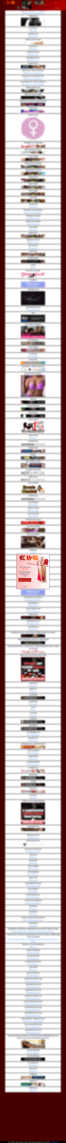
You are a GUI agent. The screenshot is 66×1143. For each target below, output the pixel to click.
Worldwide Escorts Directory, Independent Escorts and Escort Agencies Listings (33, 929)
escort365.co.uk (33, 767)
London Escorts (33, 448)
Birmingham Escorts (33, 57)
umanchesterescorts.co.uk (33, 1030)
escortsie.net (33, 795)
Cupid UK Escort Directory (33, 900)
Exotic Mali (33, 197)
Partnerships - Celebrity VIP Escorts (33, 366)
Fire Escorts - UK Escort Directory (33, 70)
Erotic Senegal (33, 190)
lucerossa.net (33, 774)
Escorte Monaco (33, 347)
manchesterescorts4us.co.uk (33, 996)
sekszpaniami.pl (33, 756)
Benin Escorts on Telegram (33, 163)
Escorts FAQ (33, 359)
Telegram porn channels (33, 221)
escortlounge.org (33, 627)
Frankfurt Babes (33, 258)
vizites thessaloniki (33, 750)
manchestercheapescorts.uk (33, 1007)
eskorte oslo (33, 855)
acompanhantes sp (33, 603)
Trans (24, 7)
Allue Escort (33, 251)
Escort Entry (33, 28)
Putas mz (33, 399)
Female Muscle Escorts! (33, 307)
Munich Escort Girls (33, 239)
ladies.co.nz (33, 788)
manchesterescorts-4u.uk (33, 984)
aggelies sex (33, 689)
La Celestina (33, 354)
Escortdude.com (33, 1063)
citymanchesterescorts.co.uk (33, 1013)
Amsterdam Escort (33, 826)
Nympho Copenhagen (33, 950)
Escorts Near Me (33, 513)
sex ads (33, 707)
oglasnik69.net (33, 725)
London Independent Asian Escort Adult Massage (33, 639)
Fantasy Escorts (33, 115)
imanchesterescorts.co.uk (33, 990)
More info (55, 1142)
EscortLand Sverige (33, 956)
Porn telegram (33, 412)
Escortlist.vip (33, 912)
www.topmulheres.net (33, 732)
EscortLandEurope (33, 1056)
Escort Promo (33, 923)
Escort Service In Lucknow (33, 373)
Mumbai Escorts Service (33, 519)
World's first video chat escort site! (38, 564)
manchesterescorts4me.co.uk (33, 978)
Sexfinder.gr (33, 1074)
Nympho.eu (33, 280)
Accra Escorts (33, 204)
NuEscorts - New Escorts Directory (33, 944)
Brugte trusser (33, 477)
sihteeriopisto (33, 860)
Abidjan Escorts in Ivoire (33, 170)
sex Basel (33, 781)
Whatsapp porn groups (33, 215)
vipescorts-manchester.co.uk (33, 1024)
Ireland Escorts (33, 738)
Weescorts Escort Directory (33, 849)
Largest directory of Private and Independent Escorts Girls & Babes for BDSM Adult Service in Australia (33, 936)
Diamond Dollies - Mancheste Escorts (33, 1018)
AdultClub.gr (33, 1088)
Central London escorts (33, 608)
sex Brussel (33, 718)
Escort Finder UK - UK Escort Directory (33, 82)
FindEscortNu (33, 16)
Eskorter (33, 454)
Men (36, 2)
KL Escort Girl (33, 245)
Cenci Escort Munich (33, 526)
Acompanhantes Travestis (33, 883)
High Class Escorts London (33, 94)
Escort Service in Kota (33, 270)
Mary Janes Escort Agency (33, 149)
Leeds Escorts (33, 46)
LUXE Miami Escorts (33, 894)
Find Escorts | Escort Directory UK (33, 76)
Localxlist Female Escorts (33, 961)
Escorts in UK (33, 435)
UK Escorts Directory (33, 973)
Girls (24, 2)
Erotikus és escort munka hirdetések (33, 801)
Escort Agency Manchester (33, 324)
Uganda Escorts (33, 177)
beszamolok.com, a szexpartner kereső (33, 743)
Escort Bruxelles (33, 340)
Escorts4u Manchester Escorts (33, 1001)
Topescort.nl (33, 1068)
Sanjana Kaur (33, 108)
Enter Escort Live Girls (25, 580)
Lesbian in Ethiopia (33, 405)
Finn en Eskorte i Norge (33, 461)
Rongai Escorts (33, 233)
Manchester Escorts (33, 52)
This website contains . (25, 568)
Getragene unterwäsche (33, 469)
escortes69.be (33, 694)
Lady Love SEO (33, 419)
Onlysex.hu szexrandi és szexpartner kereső (33, 101)
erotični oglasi (33, 701)
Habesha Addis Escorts (33, 87)
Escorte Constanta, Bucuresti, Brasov (33, 917)
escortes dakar (33, 227)
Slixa (33, 313)
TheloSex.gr (33, 1081)
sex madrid (33, 713)
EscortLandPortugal (33, 1050)
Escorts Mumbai (33, 483)
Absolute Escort (33, 34)
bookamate (33, 550)
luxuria (33, 265)
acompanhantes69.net (33, 762)
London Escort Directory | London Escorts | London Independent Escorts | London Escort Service (33, 647)
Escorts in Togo (33, 156)
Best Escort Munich (33, 534)
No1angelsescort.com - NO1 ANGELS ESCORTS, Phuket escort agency (33, 632)
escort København (33, 872)
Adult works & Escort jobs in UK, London (33, 655)
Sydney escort (33, 877)
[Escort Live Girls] (9, 2)
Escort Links (33, 967)
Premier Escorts (33, 63)
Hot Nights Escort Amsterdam (33, 142)
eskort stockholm (33, 866)
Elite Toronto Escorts (33, 840)
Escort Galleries (33, 889)
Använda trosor (33, 441)
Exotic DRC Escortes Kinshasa (33, 210)
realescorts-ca (33, 683)
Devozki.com (33, 906)
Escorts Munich (33, 502)
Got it (51, 1142)
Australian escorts (33, 289)
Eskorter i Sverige (33, 508)
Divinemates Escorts (33, 621)
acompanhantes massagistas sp (33, 597)
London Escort (33, 614)
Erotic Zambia (33, 184)
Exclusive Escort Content (33, 39)
